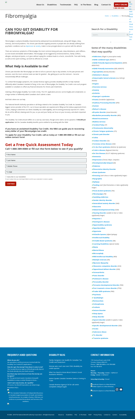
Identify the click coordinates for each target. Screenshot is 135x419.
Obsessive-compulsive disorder (105, 266)
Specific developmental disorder (105, 326)
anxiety (38, 46)
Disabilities (115, 16)
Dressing (96, 176)
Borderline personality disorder (105, 115)
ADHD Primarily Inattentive (103, 69)
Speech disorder (99, 320)
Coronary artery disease (102, 144)
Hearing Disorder (99, 213)
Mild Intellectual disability (103, 257)
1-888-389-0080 (118, 8)
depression (29, 46)
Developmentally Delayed (103, 163)
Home (107, 16)
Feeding (96, 185)
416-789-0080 (111, 364)
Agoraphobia (98, 72)
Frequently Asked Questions (22, 355)
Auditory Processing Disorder (104, 103)
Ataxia (95, 100)
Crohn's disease (99, 150)
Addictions (97, 57)
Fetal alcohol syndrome (102, 191)
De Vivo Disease (99, 153)
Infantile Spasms (99, 234)
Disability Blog (57, 355)
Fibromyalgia (98, 194)
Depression (97, 160)
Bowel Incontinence (100, 119)
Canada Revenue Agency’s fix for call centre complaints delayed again (64, 386)
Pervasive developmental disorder (106, 285)
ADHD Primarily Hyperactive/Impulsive (107, 63)
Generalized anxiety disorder (104, 203)
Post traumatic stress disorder (105, 288)
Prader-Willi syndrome (101, 291)
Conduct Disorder (99, 141)
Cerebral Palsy (98, 125)
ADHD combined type (101, 60)
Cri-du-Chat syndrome (101, 147)
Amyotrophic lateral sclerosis (104, 78)
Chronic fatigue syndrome (103, 131)
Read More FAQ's (12, 388)
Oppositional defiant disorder (104, 269)
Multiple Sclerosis (100, 260)
